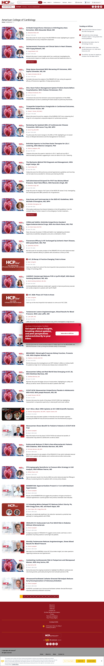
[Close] (101, 661)
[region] (52, 661)
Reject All (80, 661)
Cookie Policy (15, 664)
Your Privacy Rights (69, 661)
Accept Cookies (91, 661)
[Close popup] (79, 325)
